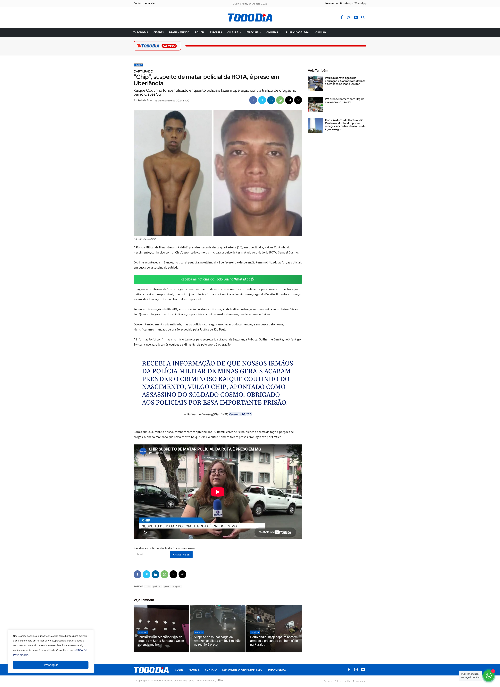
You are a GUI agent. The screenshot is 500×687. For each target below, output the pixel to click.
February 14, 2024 (240, 414)
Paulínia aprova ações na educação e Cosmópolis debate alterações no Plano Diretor (345, 81)
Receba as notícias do (215, 279)
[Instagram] (348, 17)
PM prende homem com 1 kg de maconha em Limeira (344, 100)
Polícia (138, 65)
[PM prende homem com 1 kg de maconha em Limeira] (315, 104)
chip (148, 586)
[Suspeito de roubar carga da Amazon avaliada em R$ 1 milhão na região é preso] (218, 628)
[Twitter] (262, 100)
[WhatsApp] (280, 100)
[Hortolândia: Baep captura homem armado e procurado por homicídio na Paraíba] (274, 628)
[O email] (289, 100)
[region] (51, 654)
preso (166, 586)
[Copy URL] (298, 100)
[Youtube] (355, 17)
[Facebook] (341, 17)
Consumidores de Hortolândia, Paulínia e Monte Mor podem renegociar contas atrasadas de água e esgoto (345, 124)
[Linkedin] (271, 100)
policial (157, 586)
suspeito (177, 586)
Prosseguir (51, 664)
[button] (362, 17)
